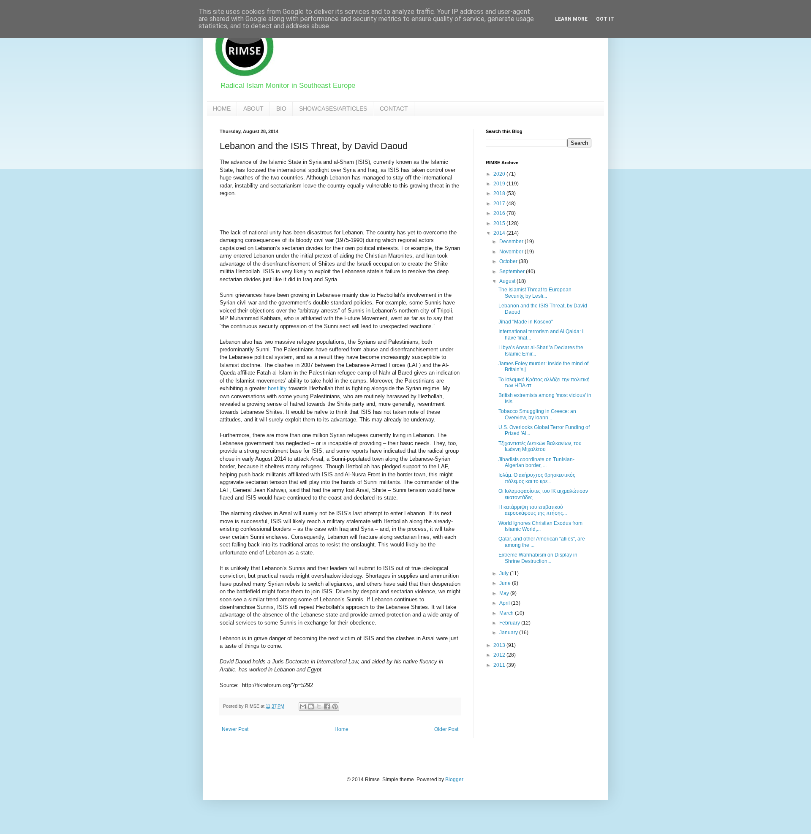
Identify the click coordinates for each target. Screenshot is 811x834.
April (505, 603)
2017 (499, 203)
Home (341, 729)
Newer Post (235, 729)
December (512, 241)
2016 (499, 213)
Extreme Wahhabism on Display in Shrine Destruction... (537, 558)
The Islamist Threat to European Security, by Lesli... (535, 293)
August (508, 281)
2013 (499, 645)
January (509, 633)
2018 (499, 193)
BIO (281, 108)
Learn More (571, 19)
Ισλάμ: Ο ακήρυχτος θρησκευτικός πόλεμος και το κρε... (536, 478)
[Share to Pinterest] (335, 706)
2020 (499, 174)
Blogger (454, 779)
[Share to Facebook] (327, 706)
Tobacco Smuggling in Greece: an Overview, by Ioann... (537, 414)
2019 (499, 184)
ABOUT (253, 108)
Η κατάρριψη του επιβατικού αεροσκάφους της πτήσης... (532, 510)
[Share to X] (319, 706)
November (512, 252)
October (509, 261)
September (512, 271)
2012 (499, 655)
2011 (499, 665)
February (510, 623)
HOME (222, 108)
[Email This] (303, 706)
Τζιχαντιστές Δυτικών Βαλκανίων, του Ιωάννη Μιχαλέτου (540, 446)
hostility (277, 388)
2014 (499, 233)
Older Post (446, 729)
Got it (605, 19)
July (504, 573)
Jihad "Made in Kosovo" (525, 322)
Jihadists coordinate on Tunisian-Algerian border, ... (536, 462)
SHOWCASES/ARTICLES (333, 108)
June (505, 583)
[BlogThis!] (311, 706)
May (504, 593)
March (507, 613)
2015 (499, 223)
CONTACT (394, 108)
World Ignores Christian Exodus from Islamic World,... (540, 526)
